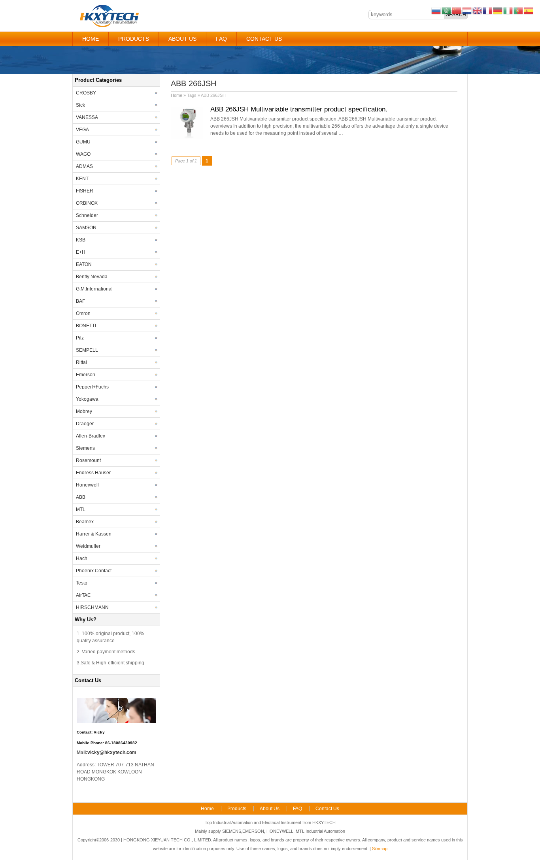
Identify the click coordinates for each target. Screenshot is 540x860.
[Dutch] (467, 10)
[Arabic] (447, 10)
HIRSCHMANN (92, 607)
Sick (80, 105)
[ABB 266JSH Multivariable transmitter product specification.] (187, 137)
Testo (81, 583)
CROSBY (86, 93)
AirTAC (83, 595)
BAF (80, 301)
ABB (80, 497)
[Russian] (436, 10)
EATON (84, 264)
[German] (498, 10)
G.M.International (94, 289)
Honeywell (87, 485)
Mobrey (84, 411)
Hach (81, 558)
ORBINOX (87, 203)
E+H (80, 252)
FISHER (84, 191)
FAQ (221, 39)
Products (133, 39)
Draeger (85, 423)
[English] (477, 10)
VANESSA (87, 117)
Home (90, 39)
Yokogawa (87, 399)
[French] (488, 10)
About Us (182, 39)
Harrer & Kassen (93, 534)
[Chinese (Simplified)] (457, 10)
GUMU (83, 142)
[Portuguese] (519, 10)
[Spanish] (529, 10)
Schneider (87, 215)
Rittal (81, 362)
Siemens (85, 448)
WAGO (83, 154)
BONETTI (86, 325)
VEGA (82, 129)
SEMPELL (87, 350)
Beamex (85, 521)
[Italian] (508, 10)
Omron (83, 313)
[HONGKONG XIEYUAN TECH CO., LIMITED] (108, 26)
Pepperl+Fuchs (92, 387)
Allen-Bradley (90, 436)
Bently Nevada (92, 276)
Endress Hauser (93, 472)
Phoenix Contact (93, 570)
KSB (80, 240)
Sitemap (379, 848)
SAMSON (86, 227)
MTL (80, 509)
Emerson (85, 374)
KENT (82, 178)
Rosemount (88, 460)
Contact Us (264, 39)
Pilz (80, 338)
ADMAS (84, 166)
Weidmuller (88, 546)
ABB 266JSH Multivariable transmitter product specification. (298, 109)
